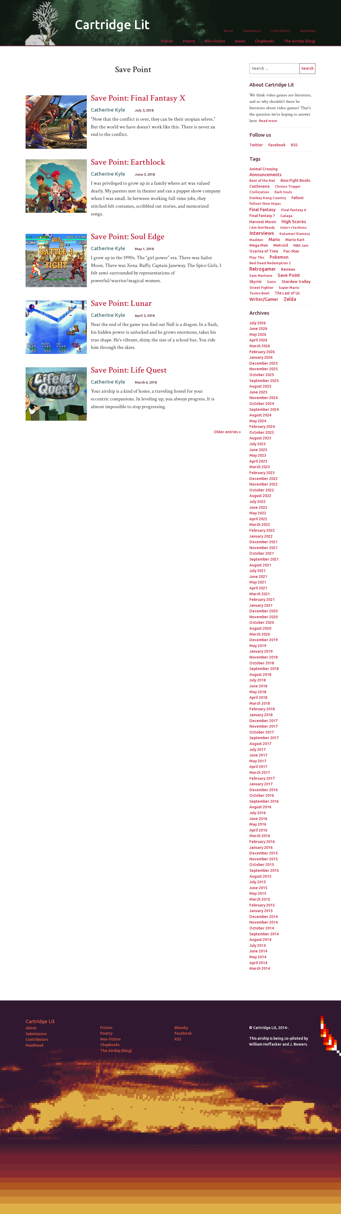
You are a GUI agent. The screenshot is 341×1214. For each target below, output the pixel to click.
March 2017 (259, 772)
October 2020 (261, 622)
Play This (256, 257)
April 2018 (258, 697)
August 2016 (260, 807)
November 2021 (263, 548)
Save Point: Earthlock (128, 162)
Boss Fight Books (295, 180)
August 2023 (260, 438)
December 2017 (263, 721)
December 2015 (263, 853)
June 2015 (258, 888)
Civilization (259, 192)
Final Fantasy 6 (293, 210)
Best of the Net (262, 180)
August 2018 (260, 674)
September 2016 (264, 801)
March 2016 (259, 836)
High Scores (294, 221)
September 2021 (264, 559)
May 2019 (257, 646)
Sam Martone (260, 275)
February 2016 (262, 841)
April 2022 (258, 519)
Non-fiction (215, 41)
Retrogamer (262, 268)
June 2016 (258, 819)
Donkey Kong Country (267, 198)
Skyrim (255, 281)
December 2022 (263, 478)
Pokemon (279, 257)
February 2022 (262, 530)
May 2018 (257, 692)
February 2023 (262, 473)
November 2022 (263, 484)
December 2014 (263, 917)
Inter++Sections (293, 227)
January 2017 (261, 784)
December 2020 (263, 611)
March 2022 (259, 524)
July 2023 (257, 444)
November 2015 (263, 859)
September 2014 (264, 934)
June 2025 (258, 392)
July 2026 (257, 323)
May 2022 (257, 513)
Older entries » (227, 432)
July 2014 (257, 945)
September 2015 (264, 870)
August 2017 (260, 744)
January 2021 (261, 605)
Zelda (290, 299)
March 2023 (259, 467)
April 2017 (258, 766)
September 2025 (264, 381)
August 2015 (260, 876)
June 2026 (258, 328)
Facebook (277, 145)
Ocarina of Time (263, 251)
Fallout (297, 198)
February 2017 (262, 778)
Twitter (256, 145)
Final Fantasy (262, 209)
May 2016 (257, 824)
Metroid (280, 245)
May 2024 (257, 421)
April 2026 (258, 340)
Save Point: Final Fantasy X (138, 98)
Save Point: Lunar (121, 303)
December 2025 (263, 363)
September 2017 (264, 738)
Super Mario (289, 287)
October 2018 (261, 663)
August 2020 (260, 628)
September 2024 (264, 409)
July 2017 (257, 749)
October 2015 (261, 864)
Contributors (280, 31)
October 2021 (261, 553)
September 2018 (264, 669)
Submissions (252, 31)
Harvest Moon (262, 221)
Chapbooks (264, 41)
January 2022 (261, 536)
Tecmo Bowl (259, 293)
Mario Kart (295, 240)
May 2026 (257, 334)
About (228, 31)
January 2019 (261, 651)
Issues (240, 41)
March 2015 (259, 899)
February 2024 (262, 426)
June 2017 (258, 755)
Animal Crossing (263, 169)
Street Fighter (261, 287)
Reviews (288, 269)
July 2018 (257, 680)
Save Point (289, 275)
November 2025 (263, 369)
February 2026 (262, 352)
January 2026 (261, 357)
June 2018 (258, 686)
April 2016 (258, 830)
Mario (274, 239)
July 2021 (257, 571)
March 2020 (259, 634)
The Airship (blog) (299, 41)
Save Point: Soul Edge (127, 236)
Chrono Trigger (288, 186)
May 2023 (257, 455)
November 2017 (263, 726)
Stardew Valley (296, 281)
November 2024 (263, 398)
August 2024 (260, 415)
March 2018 (259, 703)
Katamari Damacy (294, 233)
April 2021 (258, 588)
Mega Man (258, 245)
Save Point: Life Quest (129, 370)
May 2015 (257, 893)
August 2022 (260, 496)
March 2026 (259, 346)
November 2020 (263, 617)
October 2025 (261, 375)
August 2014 (260, 939)
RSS (294, 145)
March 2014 (259, 968)
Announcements (265, 174)
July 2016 (257, 813)
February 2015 (262, 905)
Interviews (261, 233)
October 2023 (261, 432)
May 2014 (257, 957)
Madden (256, 240)
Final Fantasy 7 (262, 216)
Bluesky (181, 1028)
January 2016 (261, 847)
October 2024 (261, 403)
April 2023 (258, 461)
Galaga (286, 216)
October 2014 (261, 928)
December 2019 (263, 640)
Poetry (189, 41)
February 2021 (262, 599)
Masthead (307, 31)
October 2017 (261, 732)
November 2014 (263, 922)
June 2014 (258, 951)
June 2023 (258, 450)
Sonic (271, 281)
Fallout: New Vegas (265, 203)
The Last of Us (287, 293)
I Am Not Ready (262, 227)
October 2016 (261, 795)
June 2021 (258, 576)
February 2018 (262, 709)
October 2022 (261, 490)
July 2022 (257, 501)
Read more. (268, 121)
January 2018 (261, 715)
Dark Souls (283, 192)
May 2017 (257, 761)
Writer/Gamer (263, 299)
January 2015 (261, 911)
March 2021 (259, 594)
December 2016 (263, 790)
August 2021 (260, 565)
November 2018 (263, 657)
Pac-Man (291, 251)
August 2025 (260, 386)
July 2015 (257, 882)
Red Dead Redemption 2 (270, 263)
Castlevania (259, 186)
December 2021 (263, 542)
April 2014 (258, 963)
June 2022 (258, 507)
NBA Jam (300, 245)
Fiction (167, 41)
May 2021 (257, 582)
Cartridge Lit (112, 24)
